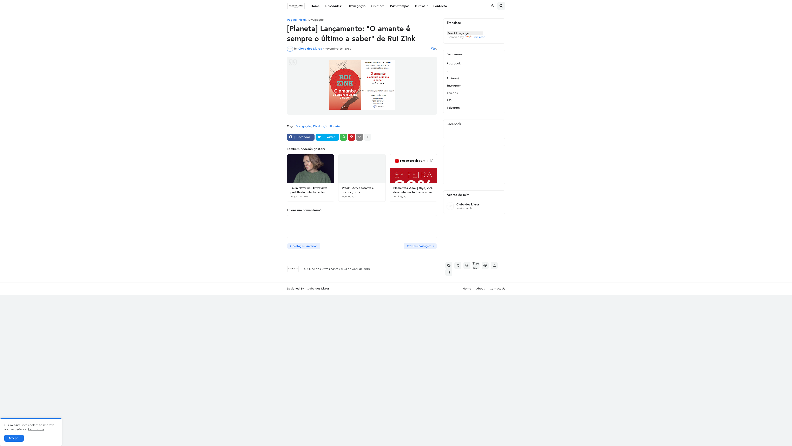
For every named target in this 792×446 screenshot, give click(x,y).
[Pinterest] (351, 137)
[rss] (494, 265)
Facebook (454, 63)
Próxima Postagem (419, 246)
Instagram (454, 85)
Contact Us (497, 288)
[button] (492, 6)
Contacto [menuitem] (440, 6)
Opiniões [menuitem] (377, 6)
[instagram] (466, 265)
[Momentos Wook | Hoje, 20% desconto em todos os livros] (413, 168)
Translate (478, 37)
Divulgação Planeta (326, 126)
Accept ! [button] (14, 438)
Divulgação (316, 19)
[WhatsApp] (343, 137)
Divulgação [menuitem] (357, 6)
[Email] (359, 137)
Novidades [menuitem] (333, 6)
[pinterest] (485, 265)
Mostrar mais (464, 208)
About (480, 288)
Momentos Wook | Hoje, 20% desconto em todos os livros (413, 190)
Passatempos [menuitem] (399, 6)
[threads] (476, 265)
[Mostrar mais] (367, 137)
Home (467, 288)
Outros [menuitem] (420, 6)
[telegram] (448, 272)
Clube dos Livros (468, 204)
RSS (449, 100)
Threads (452, 93)
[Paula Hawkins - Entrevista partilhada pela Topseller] (310, 168)
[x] (457, 265)
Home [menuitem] (315, 6)
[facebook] (448, 265)
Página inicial (296, 19)
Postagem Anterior (305, 246)
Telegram (453, 107)
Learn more (36, 429)
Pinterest (453, 78)
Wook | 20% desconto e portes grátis (358, 190)
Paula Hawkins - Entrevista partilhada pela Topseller (308, 190)
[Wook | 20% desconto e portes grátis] (361, 168)
